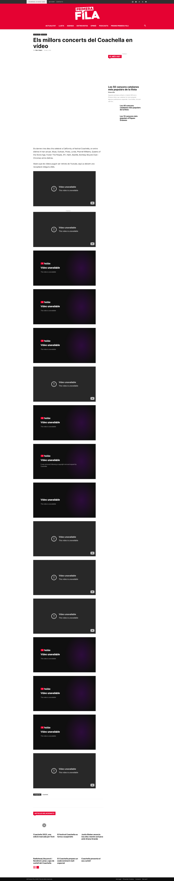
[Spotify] (135, 2)
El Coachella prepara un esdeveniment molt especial (67, 861)
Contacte (59, 2)
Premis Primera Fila (120, 26)
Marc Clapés (38, 50)
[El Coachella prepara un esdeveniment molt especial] (68, 849)
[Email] (54, 803)
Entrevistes (82, 26)
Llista (61, 26)
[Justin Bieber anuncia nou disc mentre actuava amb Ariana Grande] (92, 825)
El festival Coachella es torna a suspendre (67, 835)
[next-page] (37, 867)
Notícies (44, 34)
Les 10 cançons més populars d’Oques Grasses (129, 118)
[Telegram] (40, 803)
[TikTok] (139, 2)
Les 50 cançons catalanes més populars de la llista (123, 88)
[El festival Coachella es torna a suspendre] (68, 825)
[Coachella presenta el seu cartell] (92, 849)
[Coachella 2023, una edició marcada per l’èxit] (44, 825)
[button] (145, 26)
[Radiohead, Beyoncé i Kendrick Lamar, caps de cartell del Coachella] (44, 849)
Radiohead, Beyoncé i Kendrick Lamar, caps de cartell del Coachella (43, 861)
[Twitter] (142, 2)
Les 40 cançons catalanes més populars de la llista (130, 108)
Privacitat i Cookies (128, 879)
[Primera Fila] (87, 13)
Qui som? (52, 2)
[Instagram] (132, 2)
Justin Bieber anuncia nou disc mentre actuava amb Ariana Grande (92, 836)
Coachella (45, 794)
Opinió (93, 26)
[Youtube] (145, 2)
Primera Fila (111, 92)
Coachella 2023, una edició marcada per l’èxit (43, 835)
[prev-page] (34, 867)
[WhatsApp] (35, 803)
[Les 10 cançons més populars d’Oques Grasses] (113, 118)
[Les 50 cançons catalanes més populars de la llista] (124, 72)
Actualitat (51, 26)
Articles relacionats (44, 813)
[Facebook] (49, 803)
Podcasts (103, 26)
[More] (58, 803)
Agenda (70, 26)
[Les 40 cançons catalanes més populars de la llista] (113, 108)
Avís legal (118, 879)
